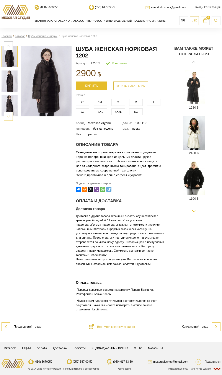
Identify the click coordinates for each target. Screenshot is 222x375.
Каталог (20, 36)
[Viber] (96, 189)
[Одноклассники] (84, 189)
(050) (49, 7)
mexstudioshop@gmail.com (168, 7)
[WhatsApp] (102, 189)
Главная (7, 36)
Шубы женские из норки (42, 36)
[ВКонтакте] (78, 189)
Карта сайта (124, 368)
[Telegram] (108, 189)
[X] (90, 189)
